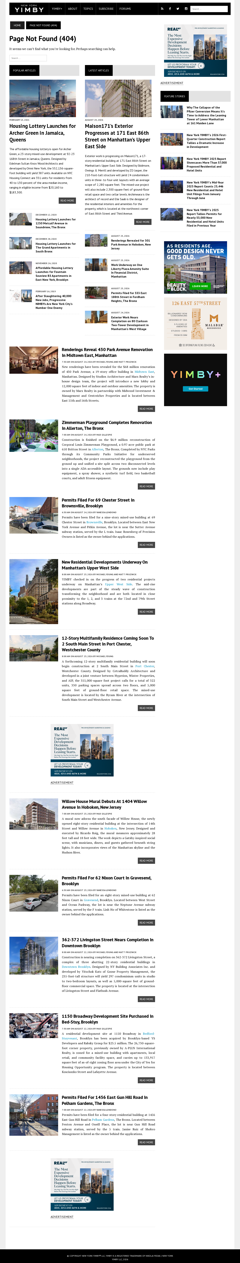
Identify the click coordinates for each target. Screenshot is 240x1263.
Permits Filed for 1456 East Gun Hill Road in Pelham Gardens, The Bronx (105, 1100)
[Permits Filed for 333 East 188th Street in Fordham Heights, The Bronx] (96, 296)
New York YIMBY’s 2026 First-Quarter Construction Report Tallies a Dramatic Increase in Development (207, 140)
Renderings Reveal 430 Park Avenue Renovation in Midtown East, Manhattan (107, 352)
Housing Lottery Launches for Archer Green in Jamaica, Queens (42, 132)
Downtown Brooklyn (76, 967)
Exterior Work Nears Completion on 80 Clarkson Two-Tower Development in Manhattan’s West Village (130, 323)
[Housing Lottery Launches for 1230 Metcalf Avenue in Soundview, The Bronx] (20, 223)
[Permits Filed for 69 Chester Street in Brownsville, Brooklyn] (33, 531)
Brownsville (94, 522)
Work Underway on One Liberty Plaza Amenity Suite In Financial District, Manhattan (130, 270)
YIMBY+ (57, 8)
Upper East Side (111, 165)
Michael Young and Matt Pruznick (116, 361)
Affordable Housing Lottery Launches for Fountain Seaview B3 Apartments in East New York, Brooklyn (54, 273)
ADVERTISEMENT (62, 782)
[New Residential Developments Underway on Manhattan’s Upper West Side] (33, 621)
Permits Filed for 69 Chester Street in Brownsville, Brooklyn (98, 503)
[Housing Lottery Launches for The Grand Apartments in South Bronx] (20, 247)
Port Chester (144, 666)
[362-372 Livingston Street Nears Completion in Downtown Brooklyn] (33, 972)
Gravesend (91, 900)
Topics (88, 8)
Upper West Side (118, 584)
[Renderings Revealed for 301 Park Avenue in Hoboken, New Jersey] (96, 244)
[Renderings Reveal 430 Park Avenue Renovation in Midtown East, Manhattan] (33, 371)
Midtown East (144, 372)
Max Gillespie (104, 434)
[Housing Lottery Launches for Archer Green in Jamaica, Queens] (42, 114)
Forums (125, 8)
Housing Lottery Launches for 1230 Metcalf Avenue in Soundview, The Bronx (56, 223)
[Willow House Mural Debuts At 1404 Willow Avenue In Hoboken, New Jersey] (33, 827)
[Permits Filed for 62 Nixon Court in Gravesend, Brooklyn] (33, 909)
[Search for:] (28, 58)
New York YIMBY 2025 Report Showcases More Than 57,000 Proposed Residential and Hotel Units (207, 164)
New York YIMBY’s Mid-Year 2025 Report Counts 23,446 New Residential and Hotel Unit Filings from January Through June (205, 190)
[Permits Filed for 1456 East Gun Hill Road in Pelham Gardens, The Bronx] (33, 1133)
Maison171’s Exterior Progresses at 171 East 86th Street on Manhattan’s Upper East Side (117, 136)
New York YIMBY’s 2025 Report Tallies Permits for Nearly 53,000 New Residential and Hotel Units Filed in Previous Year (205, 217)
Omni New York (36, 168)
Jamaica (34, 159)
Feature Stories (174, 96)
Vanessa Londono (106, 512)
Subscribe (106, 8)
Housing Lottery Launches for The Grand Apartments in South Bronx (56, 247)
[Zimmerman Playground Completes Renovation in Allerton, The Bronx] (33, 449)
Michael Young (104, 656)
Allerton (97, 449)
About (72, 8)
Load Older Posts (82, 1237)
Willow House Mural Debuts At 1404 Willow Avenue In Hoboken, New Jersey (104, 804)
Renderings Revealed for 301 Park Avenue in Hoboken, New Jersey (131, 244)
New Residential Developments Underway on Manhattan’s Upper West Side (105, 565)
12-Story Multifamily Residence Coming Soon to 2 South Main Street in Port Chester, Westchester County (108, 644)
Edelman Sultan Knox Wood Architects (33, 163)
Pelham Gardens (103, 1120)
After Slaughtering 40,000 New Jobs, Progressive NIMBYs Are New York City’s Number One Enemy (54, 301)
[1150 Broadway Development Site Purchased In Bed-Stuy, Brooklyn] (33, 1036)
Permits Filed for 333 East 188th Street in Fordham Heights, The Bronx (129, 297)
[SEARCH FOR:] (209, 8)
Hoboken (110, 828)
